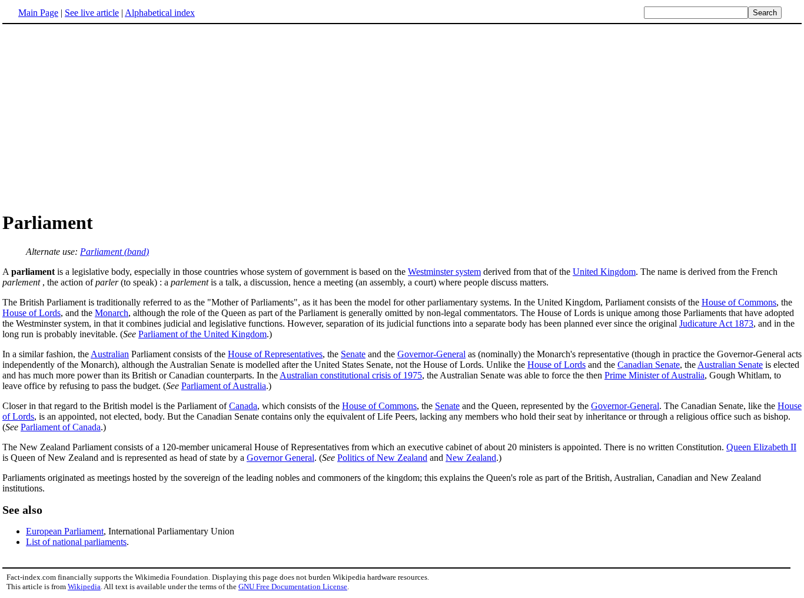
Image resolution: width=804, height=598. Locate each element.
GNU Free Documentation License (292, 586)
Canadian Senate (648, 365)
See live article (92, 13)
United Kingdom (604, 272)
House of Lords (31, 313)
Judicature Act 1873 (716, 323)
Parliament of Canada (61, 427)
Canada (243, 406)
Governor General (280, 458)
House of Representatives (275, 354)
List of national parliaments (76, 542)
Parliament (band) (114, 252)
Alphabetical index (160, 13)
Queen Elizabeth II (761, 447)
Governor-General (431, 354)
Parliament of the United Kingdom (202, 334)
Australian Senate (730, 365)
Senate (353, 354)
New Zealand (471, 458)
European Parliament (65, 531)
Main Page (38, 13)
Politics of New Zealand (382, 458)
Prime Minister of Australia (654, 375)
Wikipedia (84, 586)
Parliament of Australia (223, 386)
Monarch (111, 313)
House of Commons (739, 302)
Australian (110, 354)
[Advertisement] (101, 117)
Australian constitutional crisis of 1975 (351, 375)
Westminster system (444, 272)
